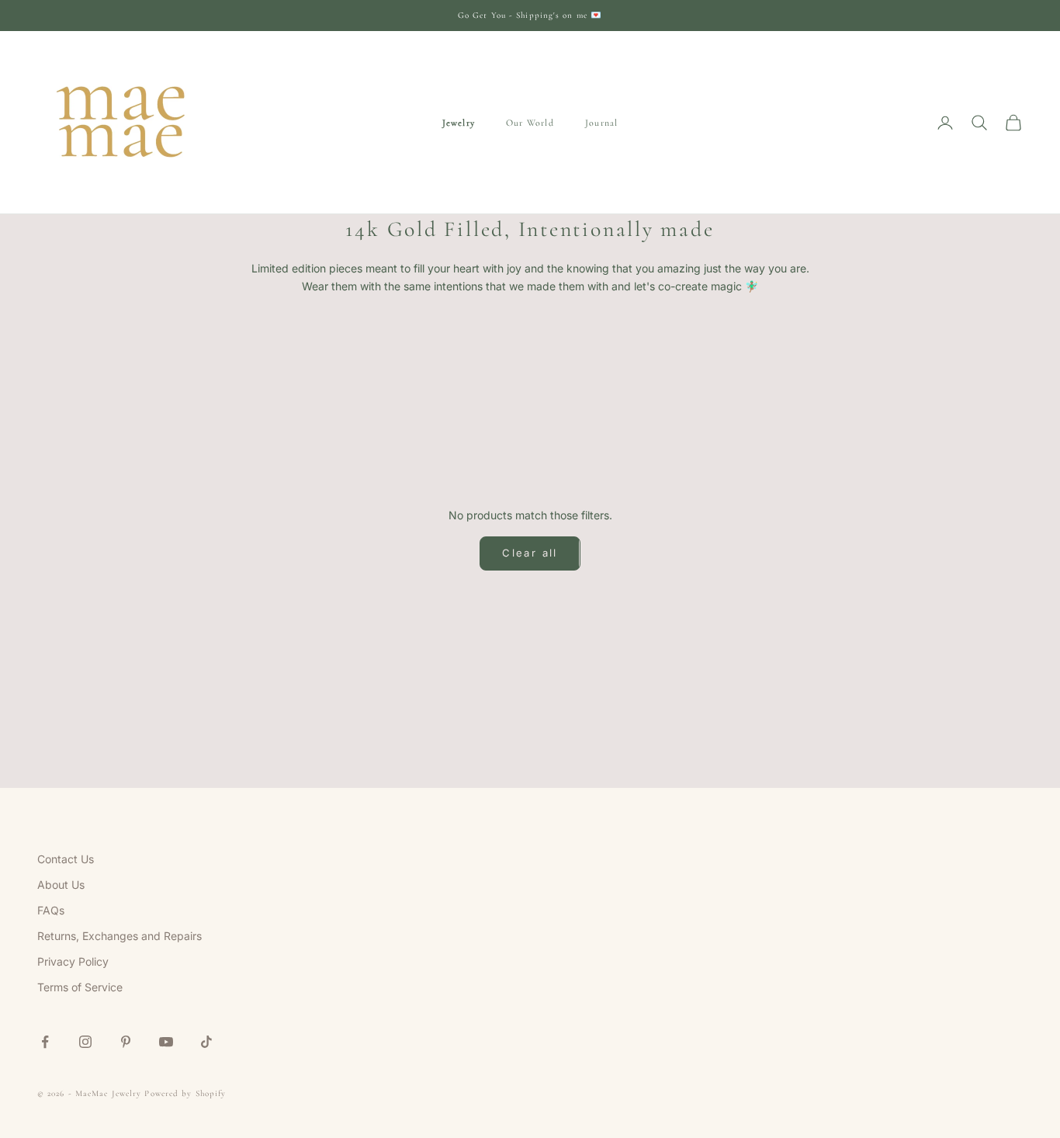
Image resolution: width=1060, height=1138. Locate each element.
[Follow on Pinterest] (125, 1042)
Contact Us (65, 859)
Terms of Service (80, 987)
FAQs (50, 910)
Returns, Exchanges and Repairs (119, 935)
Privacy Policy (73, 961)
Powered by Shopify (185, 1093)
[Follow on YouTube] (166, 1042)
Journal (601, 122)
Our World (530, 122)
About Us (61, 884)
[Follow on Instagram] (85, 1042)
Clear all (529, 552)
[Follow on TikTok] (206, 1042)
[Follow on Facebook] (45, 1042)
